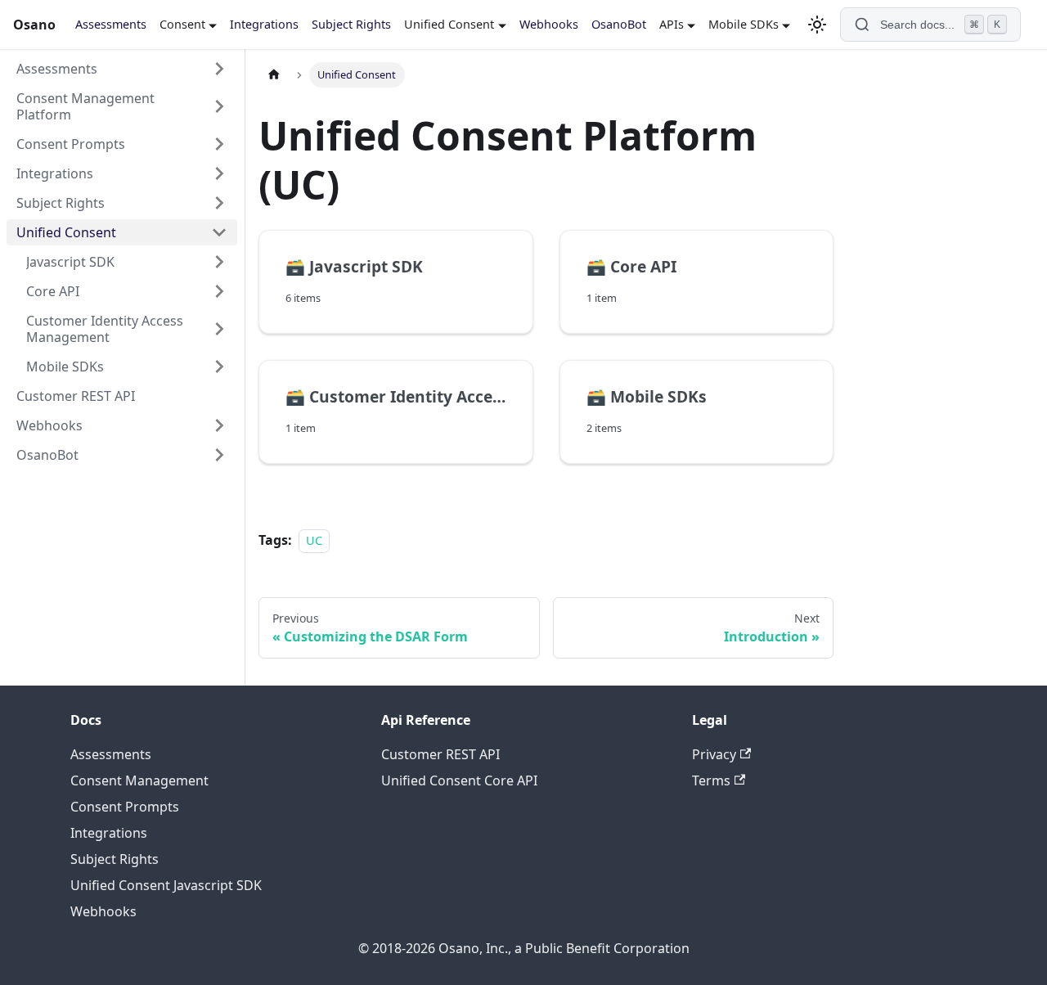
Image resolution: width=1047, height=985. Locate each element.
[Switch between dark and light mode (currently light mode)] (817, 24)
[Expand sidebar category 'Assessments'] (219, 69)
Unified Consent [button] (449, 24)
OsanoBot (618, 24)
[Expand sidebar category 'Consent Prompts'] (219, 144)
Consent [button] (182, 24)
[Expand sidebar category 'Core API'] (219, 291)
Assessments (110, 24)
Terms (711, 780)
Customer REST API (440, 754)
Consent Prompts (124, 807)
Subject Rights (351, 24)
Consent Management (139, 780)
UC (314, 540)
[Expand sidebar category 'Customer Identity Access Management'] (219, 329)
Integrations (264, 24)
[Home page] (274, 75)
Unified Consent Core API (459, 780)
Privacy (714, 754)
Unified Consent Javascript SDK (166, 885)
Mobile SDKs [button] (743, 24)
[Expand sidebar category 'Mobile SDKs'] (219, 366)
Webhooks (548, 24)
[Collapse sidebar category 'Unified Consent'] (219, 232)
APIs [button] (671, 24)
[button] (122, 173)
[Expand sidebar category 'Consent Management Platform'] (219, 106)
